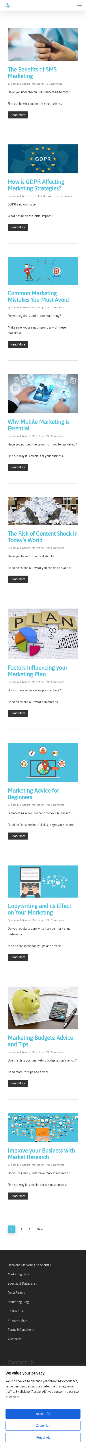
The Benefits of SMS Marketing (32, 72)
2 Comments (54, 83)
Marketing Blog (18, 1302)
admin (15, 83)
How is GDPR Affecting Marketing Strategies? (36, 185)
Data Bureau (16, 1292)
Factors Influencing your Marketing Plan (37, 671)
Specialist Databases (22, 1283)
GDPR (25, 196)
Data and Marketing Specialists (29, 1265)
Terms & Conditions (21, 1329)
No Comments (63, 196)
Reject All (43, 1437)
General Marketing (33, 83)
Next (40, 1229)
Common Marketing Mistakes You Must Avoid (38, 296)
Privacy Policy (17, 1320)
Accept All (43, 1414)
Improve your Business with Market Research (41, 1153)
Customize (43, 1425)
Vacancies (14, 1339)
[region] (43, 1406)
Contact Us (15, 1311)
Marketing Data (19, 1274)
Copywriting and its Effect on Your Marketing (39, 909)
